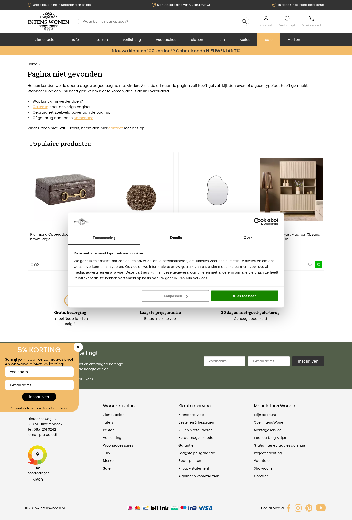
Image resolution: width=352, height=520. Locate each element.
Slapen (197, 40)
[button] (31, 207)
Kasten (102, 40)
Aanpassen (172, 296)
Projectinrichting (268, 453)
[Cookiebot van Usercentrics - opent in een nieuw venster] (257, 221)
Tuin (221, 40)
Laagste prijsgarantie (196, 453)
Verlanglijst (287, 25)
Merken (293, 40)
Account (266, 25)
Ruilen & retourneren (195, 430)
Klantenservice (191, 415)
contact (115, 128)
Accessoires (166, 40)
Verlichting (132, 40)
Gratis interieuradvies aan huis (280, 445)
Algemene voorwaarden (198, 476)
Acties (245, 40)
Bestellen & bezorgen (196, 422)
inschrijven (308, 361)
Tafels (76, 40)
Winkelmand (311, 25)
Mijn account (265, 415)
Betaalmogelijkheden (197, 438)
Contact (261, 476)
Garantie (185, 445)
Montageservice (268, 430)
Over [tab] (248, 237)
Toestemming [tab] (104, 237)
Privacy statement (193, 468)
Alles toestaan (244, 296)
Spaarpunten (189, 461)
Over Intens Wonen (269, 422)
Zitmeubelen (46, 40)
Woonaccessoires (118, 445)
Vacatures (262, 461)
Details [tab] (176, 237)
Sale (269, 40)
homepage (83, 118)
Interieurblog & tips (270, 438)
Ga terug (40, 107)
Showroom (263, 468)
